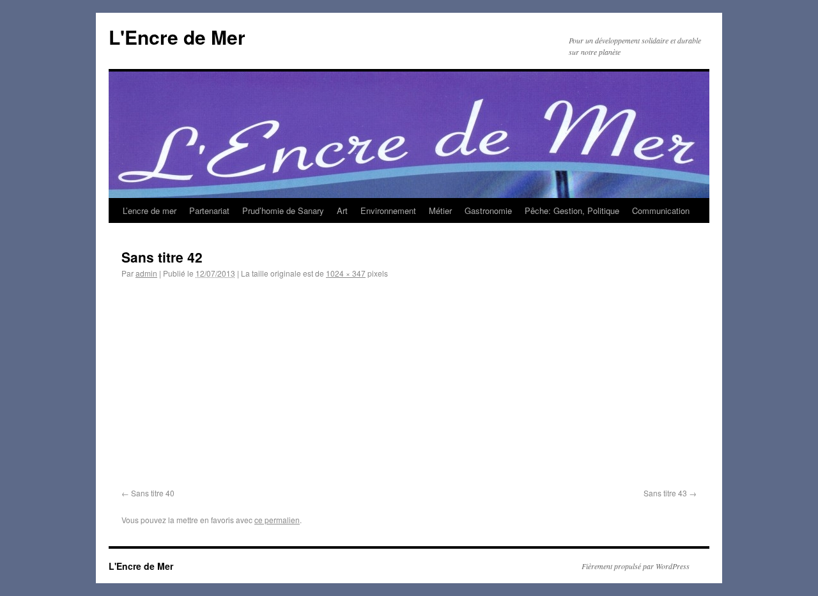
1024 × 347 (346, 273)
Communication (661, 210)
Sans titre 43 (665, 492)
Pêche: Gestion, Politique (572, 210)
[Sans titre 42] (409, 386)
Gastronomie (488, 210)
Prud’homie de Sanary (283, 210)
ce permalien (277, 519)
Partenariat (209, 210)
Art (342, 210)
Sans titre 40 (152, 492)
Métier (440, 210)
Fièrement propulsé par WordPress (636, 566)
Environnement (388, 210)
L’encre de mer (149, 210)
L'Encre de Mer (177, 36)
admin (146, 273)
